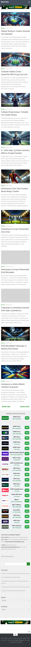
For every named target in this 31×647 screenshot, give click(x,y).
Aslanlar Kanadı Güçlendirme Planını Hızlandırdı (13, 590)
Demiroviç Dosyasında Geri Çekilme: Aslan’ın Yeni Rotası (16, 573)
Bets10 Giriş (5, 2)
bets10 (3, 28)
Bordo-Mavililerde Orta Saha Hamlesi (11, 577)
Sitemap (20, 642)
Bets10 (15, 642)
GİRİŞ (27, 418)
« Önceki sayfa (5, 406)
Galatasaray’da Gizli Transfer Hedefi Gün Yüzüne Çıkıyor (16, 587)
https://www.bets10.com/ (7, 556)
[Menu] (29, 2)
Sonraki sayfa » (25, 406)
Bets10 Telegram (19, 640)
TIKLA (27, 427)
